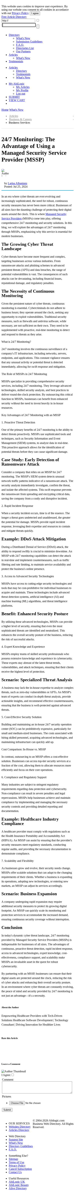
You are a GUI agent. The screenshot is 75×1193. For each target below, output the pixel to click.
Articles (13, 54)
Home (5, 109)
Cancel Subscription (20, 1168)
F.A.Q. (20, 44)
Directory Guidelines (21, 1146)
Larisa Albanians (17, 183)
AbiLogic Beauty (19, 1185)
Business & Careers (20, 119)
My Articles (22, 87)
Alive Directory (18, 1188)
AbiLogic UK (17, 1181)
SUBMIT (14, 96)
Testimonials (16, 61)
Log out (20, 93)
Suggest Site (16, 1139)
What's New (23, 38)
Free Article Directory (14, 16)
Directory (14, 34)
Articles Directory (19, 1130)
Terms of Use (16, 1162)
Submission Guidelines (29, 41)
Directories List (25, 48)
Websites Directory (20, 1126)
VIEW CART (17, 100)
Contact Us (15, 1172)
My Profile (22, 90)
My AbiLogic (16, 83)
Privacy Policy (20, 13)
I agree (35, 13)
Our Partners (23, 51)
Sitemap (13, 1159)
